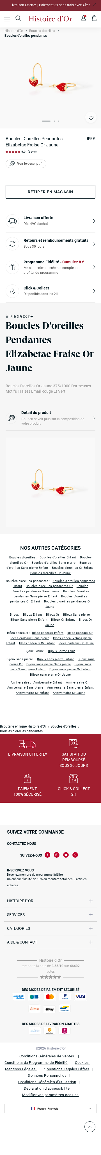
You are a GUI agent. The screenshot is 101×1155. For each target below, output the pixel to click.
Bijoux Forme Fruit (61, 651)
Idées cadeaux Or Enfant (37, 643)
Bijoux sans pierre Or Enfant (70, 669)
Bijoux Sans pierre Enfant (29, 620)
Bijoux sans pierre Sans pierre (48, 664)
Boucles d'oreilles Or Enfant (72, 568)
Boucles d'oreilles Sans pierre (53, 563)
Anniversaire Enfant (47, 682)
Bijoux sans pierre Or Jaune (50, 675)
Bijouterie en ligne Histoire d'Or (23, 726)
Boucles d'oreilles (42, 31)
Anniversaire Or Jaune (69, 693)
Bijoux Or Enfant (63, 620)
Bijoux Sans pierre (76, 614)
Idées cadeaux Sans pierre (29, 638)
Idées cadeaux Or (80, 633)
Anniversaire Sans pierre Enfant (70, 687)
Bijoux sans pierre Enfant (55, 659)
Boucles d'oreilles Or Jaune (50, 573)
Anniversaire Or (77, 682)
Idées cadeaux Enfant (47, 633)
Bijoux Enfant (32, 614)
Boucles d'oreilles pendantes (25, 36)
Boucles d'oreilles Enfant (58, 557)
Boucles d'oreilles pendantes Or (49, 586)
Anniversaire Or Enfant (32, 693)
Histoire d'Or (13, 31)
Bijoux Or (52, 614)
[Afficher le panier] (94, 19)
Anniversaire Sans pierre (25, 687)
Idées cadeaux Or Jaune (76, 643)
